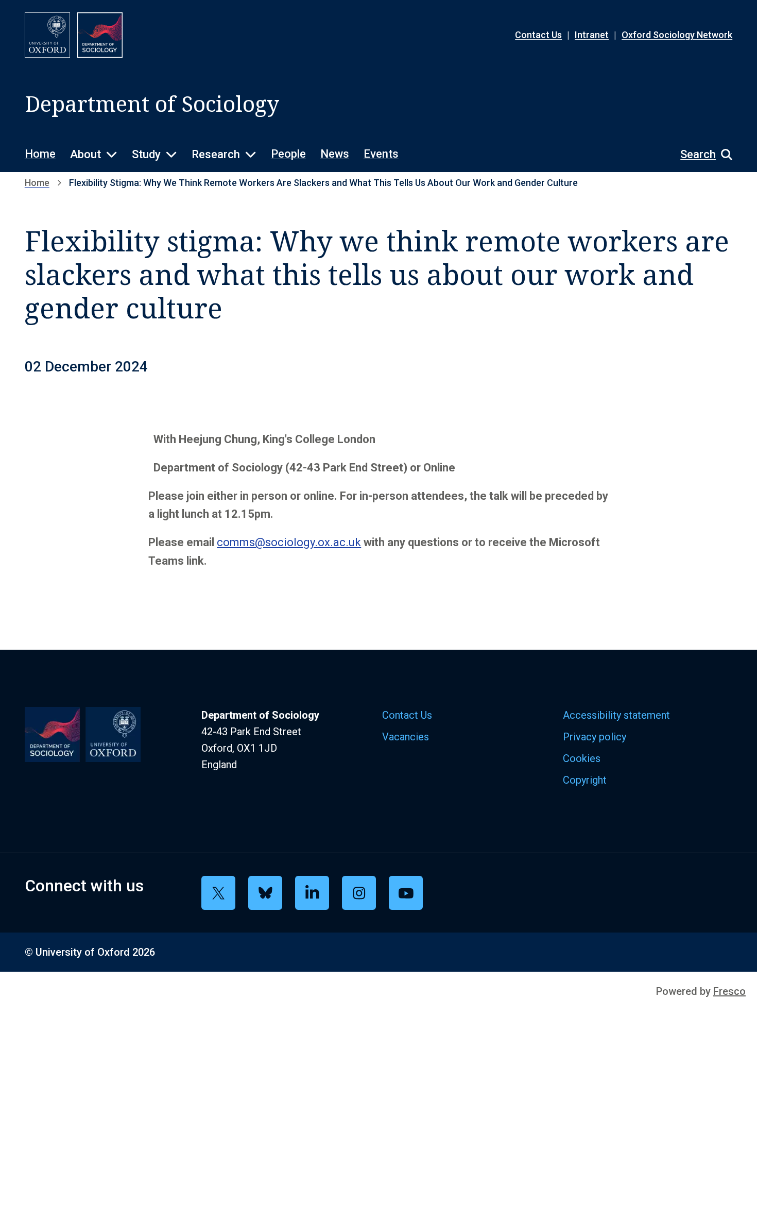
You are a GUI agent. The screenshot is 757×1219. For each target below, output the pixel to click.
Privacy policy (594, 737)
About (85, 154)
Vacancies (405, 737)
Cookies (581, 758)
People (288, 153)
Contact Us (538, 34)
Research (216, 154)
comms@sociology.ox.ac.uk (289, 542)
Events (381, 153)
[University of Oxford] (47, 35)
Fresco (729, 991)
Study (146, 154)
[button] (701, 155)
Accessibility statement (616, 715)
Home (40, 153)
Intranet (592, 34)
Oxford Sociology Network (677, 34)
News (334, 153)
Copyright (585, 780)
